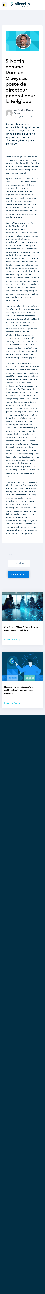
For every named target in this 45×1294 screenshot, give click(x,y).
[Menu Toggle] (41, 5)
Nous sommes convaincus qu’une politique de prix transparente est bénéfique (18, 690)
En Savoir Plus (10, 640)
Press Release (19, 563)
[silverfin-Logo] (20, 5)
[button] (4, 4)
